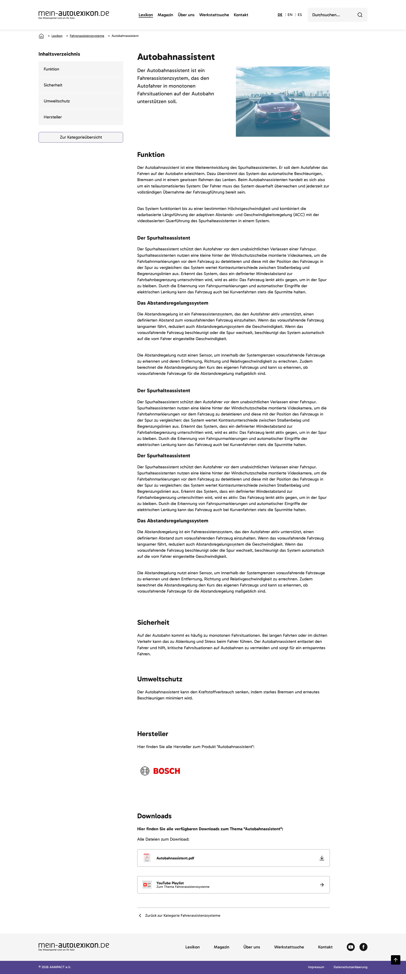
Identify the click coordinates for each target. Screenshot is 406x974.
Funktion (51, 69)
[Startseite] (41, 36)
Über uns (186, 15)
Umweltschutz (57, 101)
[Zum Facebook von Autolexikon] (363, 947)
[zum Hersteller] (160, 771)
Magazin (165, 15)
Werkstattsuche (214, 15)
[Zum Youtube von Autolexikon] (351, 947)
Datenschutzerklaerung (350, 967)
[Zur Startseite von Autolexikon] (74, 15)
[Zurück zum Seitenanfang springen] (395, 960)
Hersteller (53, 117)
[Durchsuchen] (360, 15)
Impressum (316, 967)
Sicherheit (53, 85)
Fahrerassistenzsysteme (87, 36)
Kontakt (241, 15)
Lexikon (146, 15)
